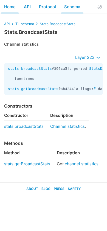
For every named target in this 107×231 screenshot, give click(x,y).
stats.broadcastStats (30, 69)
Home (10, 6)
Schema (72, 6)
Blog (45, 189)
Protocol (47, 6)
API (27, 6)
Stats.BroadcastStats (57, 24)
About (32, 189)
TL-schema (24, 24)
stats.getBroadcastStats (33, 89)
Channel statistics (67, 126)
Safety (74, 189)
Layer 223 (85, 57)
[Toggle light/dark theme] (99, 7)
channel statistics (81, 163)
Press (59, 189)
